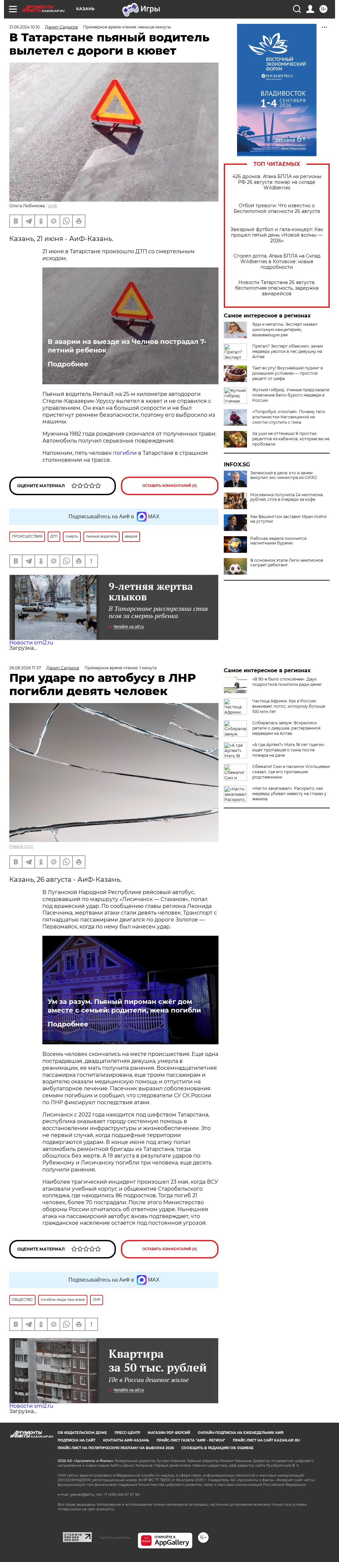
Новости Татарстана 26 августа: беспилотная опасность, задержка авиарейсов (276, 288)
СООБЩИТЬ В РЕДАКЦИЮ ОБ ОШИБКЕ (217, 1448)
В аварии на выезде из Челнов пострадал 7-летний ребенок (127, 346)
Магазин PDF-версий (169, 1433)
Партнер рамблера (114, 1537)
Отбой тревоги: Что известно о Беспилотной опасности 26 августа (277, 208)
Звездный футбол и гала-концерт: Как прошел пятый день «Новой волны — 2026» (276, 235)
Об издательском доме (82, 1433)
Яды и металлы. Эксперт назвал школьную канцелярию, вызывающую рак (284, 329)
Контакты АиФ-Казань (126, 1440)
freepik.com (21, 846)
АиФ (52, 205)
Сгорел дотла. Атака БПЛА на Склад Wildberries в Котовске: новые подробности (276, 261)
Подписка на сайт (76, 1440)
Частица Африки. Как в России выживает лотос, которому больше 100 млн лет (288, 706)
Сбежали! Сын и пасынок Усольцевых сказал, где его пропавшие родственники (291, 772)
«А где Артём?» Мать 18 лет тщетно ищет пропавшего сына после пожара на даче (288, 750)
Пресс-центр (127, 1433)
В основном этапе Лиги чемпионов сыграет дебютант (286, 562)
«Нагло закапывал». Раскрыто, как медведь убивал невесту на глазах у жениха (289, 793)
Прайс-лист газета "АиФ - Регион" (191, 1440)
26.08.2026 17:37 (25, 667)
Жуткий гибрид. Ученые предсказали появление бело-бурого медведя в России (290, 395)
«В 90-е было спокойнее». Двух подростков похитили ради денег (287, 682)
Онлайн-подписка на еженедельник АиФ (241, 1433)
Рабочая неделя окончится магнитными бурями (278, 540)
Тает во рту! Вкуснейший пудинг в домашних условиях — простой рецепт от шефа (287, 373)
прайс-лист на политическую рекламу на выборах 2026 (116, 1448)
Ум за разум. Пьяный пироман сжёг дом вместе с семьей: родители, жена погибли (124, 1006)
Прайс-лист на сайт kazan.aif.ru (266, 1440)
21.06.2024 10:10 (24, 26)
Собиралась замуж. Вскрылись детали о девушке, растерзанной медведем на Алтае (286, 728)
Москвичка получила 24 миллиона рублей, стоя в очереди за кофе (286, 497)
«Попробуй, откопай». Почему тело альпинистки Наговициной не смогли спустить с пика (288, 417)
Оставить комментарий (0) (169, 486)
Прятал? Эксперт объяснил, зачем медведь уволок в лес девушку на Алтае (287, 351)
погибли (125, 453)
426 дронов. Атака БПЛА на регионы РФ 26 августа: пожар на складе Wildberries (276, 182)
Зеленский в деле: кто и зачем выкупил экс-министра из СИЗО (283, 475)
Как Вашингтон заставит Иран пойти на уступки (288, 519)
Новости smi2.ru (31, 642)
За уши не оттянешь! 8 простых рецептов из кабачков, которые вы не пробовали (290, 439)
